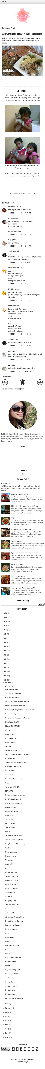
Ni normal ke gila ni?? (11, 888)
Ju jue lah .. (8, 730)
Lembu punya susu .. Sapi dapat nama (16, 762)
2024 (5, 621)
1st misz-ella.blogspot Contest (19, 494)
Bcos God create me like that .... (14, 803)
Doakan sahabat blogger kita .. (13, 957)
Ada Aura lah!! (9, 775)
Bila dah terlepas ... (10, 990)
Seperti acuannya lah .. (11, 742)
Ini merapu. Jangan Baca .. (12, 697)
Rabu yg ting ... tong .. (11, 901)
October (7, 1004)
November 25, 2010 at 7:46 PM (19, 213)
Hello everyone (5, 483)
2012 (4, 672)
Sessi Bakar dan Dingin (18, 576)
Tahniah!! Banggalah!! (11, 876)
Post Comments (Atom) (17, 389)
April (6, 1029)
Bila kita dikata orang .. (11, 738)
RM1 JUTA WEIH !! (10, 823)
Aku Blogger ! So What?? (12, 689)
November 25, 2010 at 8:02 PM (19, 234)
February (7, 1037)
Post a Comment (7, 376)
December (8, 683)
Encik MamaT (11, 339)
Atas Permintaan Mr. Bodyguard (14, 998)
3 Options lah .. (9, 897)
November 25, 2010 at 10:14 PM (19, 334)
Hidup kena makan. (16, 541)
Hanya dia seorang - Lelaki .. (13, 970)
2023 (5, 626)
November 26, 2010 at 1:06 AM (19, 360)
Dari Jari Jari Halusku (27, 1059)
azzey (9, 365)
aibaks (10, 351)
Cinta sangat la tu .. (10, 892)
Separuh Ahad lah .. (10, 937)
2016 (4, 655)
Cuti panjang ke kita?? (11, 974)
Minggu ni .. (8, 941)
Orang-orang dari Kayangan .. (13, 925)
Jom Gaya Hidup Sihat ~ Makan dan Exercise (22, 33)
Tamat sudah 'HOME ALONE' (12, 787)
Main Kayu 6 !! (9, 864)
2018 (4, 646)
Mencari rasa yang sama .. (12, 880)
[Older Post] (40, 384)
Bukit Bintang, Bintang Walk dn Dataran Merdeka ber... (20, 710)
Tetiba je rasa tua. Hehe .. (12, 905)
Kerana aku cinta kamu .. (12, 909)
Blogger (26, 1062)
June (6, 1020)
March (7, 1033)
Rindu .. (7, 868)
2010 (4, 680)
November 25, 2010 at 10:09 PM (20, 300)
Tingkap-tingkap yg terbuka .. (13, 693)
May (6, 1025)
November (8, 687)
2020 (5, 638)
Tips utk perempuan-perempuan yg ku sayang (24, 553)
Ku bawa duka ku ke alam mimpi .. (14, 921)
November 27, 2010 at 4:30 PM (19, 371)
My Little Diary (12, 251)
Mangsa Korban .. (10, 734)
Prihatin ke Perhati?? (11, 884)
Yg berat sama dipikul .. (11, 929)
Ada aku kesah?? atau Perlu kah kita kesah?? (18, 702)
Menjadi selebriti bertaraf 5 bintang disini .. (23, 529)
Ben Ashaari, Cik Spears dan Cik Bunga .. (17, 718)
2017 (4, 651)
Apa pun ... (8, 953)
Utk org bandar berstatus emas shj (15, 844)
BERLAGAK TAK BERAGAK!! (12, 726)
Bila (6, 949)
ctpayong (10, 239)
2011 (4, 676)
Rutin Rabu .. (8, 966)
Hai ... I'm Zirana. (10, 771)
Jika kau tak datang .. (11, 913)
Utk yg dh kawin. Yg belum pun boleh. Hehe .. (18, 714)
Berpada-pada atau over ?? (13, 767)
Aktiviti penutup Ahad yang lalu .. (14, 917)
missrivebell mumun (13, 268)
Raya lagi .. (8, 832)
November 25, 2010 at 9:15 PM (19, 284)
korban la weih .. (9, 819)
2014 (4, 663)
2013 (4, 667)
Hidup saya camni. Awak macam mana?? (23, 588)
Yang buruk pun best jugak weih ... (14, 840)
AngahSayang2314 (13, 206)
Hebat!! (7, 848)
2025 (5, 617)
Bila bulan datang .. (10, 994)
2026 (5, 613)
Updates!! (7, 783)
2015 (4, 659)
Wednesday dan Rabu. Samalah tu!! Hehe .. (17, 754)
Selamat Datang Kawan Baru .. (13, 872)
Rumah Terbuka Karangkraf (13, 799)
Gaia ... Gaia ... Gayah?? (12, 722)
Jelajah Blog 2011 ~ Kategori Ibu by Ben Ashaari (25, 506)
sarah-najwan (12, 218)
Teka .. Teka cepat (10, 827)
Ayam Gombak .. (9, 978)
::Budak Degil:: (12, 289)
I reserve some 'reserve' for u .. (14, 836)
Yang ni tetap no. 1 (16, 518)
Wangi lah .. (8, 746)
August (7, 1012)
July (6, 1016)
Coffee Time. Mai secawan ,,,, (13, 779)
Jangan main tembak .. (11, 986)
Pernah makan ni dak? (17, 564)
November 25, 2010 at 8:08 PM (19, 246)
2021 (4, 634)
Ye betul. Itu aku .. (10, 815)
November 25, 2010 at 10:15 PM (19, 345)
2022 (5, 630)
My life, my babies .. (10, 982)
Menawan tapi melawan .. (12, 811)
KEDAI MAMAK (9, 791)
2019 (4, 642)
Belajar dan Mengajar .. (11, 852)
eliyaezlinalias (12, 306)
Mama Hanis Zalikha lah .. (12, 945)
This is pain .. (9, 860)
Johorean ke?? (9, 933)
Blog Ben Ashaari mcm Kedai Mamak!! (16, 706)
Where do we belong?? (11, 750)
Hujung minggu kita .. (11, 962)
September (8, 1008)
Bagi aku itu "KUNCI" (11, 758)
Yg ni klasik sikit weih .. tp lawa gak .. (15, 795)
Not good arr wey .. (10, 856)
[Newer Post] (5, 384)
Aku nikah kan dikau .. (11, 807)
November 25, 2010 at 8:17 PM (19, 262)
